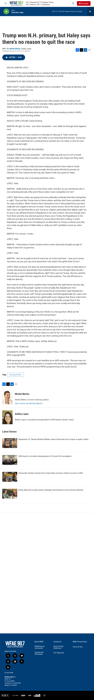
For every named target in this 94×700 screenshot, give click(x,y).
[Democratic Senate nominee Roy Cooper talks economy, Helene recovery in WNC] (9, 477)
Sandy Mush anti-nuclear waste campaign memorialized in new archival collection (50, 490)
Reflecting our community (40, 647)
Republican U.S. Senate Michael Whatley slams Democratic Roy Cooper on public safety (53, 439)
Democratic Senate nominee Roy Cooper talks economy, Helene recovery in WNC (50, 473)
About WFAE (39, 642)
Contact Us (57, 642)
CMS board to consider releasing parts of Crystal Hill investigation (44, 456)
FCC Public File (59, 653)
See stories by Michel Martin (28, 403)
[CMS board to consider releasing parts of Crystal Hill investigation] (9, 460)
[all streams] (90, 11)
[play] (6, 11)
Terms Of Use (78, 647)
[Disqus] (47, 543)
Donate (84, 3)
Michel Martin (15, 49)
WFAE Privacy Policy (80, 642)
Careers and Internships (39, 653)
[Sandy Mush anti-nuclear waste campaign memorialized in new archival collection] (9, 494)
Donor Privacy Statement (59, 647)
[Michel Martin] (7, 397)
